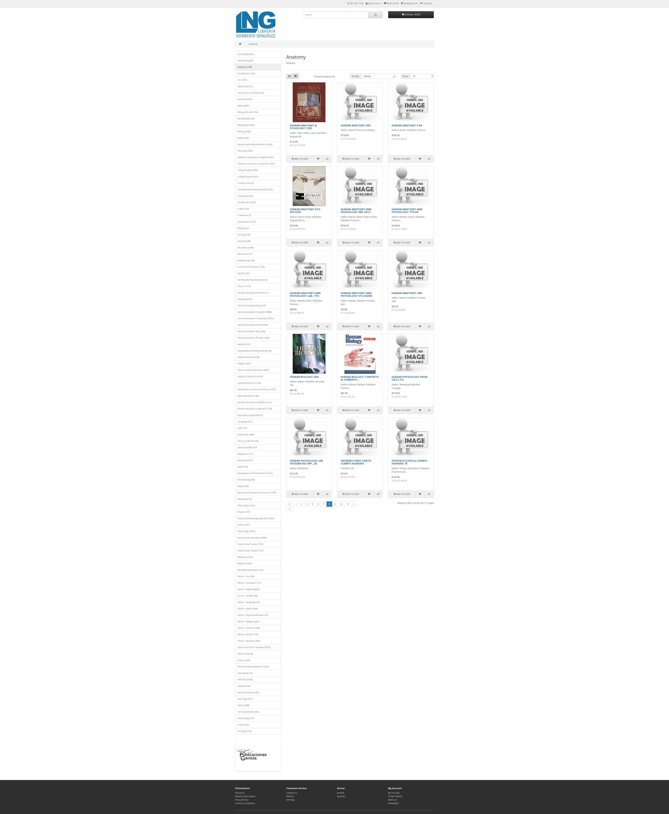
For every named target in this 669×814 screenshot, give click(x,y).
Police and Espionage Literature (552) (255, 518)
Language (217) (244, 421)
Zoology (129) (244, 731)
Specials (341, 796)
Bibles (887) (243, 105)
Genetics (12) (243, 344)
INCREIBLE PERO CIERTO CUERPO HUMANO (356, 462)
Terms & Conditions (245, 803)
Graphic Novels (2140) (248, 357)
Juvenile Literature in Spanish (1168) (254, 408)
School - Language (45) (248, 602)
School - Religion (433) (248, 621)
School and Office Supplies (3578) (253, 647)
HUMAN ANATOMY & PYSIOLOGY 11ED (303, 127)
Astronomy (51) (245, 86)
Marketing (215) (245, 460)
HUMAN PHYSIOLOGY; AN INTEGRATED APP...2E (306, 462)
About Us (239, 792)
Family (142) (243, 273)
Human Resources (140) (249, 382)
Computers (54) (245, 195)
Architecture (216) (246, 73)
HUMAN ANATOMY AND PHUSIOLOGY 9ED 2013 (356, 210)
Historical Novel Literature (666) (253, 370)
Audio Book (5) (244, 99)
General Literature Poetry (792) (252, 324)
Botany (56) (243, 137)
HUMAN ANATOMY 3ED (356, 125)
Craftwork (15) (244, 215)
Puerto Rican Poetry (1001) (250, 544)
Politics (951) (243, 524)
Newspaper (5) (244, 499)
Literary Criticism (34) (247, 441)
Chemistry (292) (245, 150)
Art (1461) (242, 79)
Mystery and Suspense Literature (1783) (256, 492)
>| (289, 509)
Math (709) (242, 466)
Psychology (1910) (246, 531)
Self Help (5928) (245, 679)
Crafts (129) (243, 208)
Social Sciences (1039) (248, 692)
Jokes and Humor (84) (248, 395)
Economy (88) (244, 241)
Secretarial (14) (244, 673)
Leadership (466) (245, 434)
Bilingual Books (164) (247, 112)
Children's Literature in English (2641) (255, 157)
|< (290, 504)
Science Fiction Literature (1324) (252, 666)
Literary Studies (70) (247, 447)
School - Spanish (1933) (248, 640)
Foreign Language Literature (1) (252, 292)
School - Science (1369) (248, 627)
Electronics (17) (244, 254)
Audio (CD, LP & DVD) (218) (250, 92)
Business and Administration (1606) (254, 144)
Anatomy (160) (244, 67)
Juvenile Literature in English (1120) (254, 402)
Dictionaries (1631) (246, 221)
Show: (406, 76)
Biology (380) (243, 131)
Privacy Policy (241, 799)
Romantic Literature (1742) (250, 569)
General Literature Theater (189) (253, 337)
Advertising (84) (245, 60)
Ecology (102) (244, 234)
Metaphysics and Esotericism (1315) (254, 473)
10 (341, 504)
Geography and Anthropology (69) (254, 350)
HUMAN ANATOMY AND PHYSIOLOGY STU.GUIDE (356, 294)
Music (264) (242, 486)
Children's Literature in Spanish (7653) (256, 163)
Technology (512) (245, 718)
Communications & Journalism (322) (255, 189)
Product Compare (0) (324, 76)
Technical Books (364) (248, 711)
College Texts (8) (245, 183)
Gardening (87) (244, 299)
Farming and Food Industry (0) (252, 279)
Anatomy (253, 44)
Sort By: (355, 76)
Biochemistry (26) (246, 118)
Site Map (290, 799)
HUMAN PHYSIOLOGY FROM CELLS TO (410, 378)
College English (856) (247, 170)
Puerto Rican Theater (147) (250, 550)
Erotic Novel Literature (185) (251, 266)
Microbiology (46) (246, 479)
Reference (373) (245, 557)
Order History (395, 796)
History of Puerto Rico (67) (250, 376)
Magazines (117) (245, 453)
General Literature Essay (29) (251, 305)
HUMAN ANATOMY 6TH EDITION (305, 210)
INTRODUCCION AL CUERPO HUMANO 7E (409, 462)
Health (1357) (244, 363)
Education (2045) (245, 247)
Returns (290, 796)
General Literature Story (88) (251, 331)
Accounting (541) (245, 54)
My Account (393, 792)
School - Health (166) (247, 595)
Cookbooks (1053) (246, 202)
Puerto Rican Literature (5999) (252, 537)
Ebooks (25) (243, 228)
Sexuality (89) (243, 686)
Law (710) (242, 428)
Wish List (392, 799)
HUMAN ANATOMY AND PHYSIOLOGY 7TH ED (407, 210)
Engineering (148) (245, 260)
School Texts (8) (245, 653)
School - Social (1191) (247, 634)
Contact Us (291, 792)
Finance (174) (243, 286)
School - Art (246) (245, 576)
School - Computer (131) (249, 582)
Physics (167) (243, 511)
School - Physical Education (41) (252, 615)
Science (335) (243, 660)
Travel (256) (243, 724)
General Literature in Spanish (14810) (255, 318)
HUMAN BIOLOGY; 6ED (304, 377)
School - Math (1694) (247, 608)
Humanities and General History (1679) (256, 389)
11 (348, 504)
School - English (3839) (248, 589)
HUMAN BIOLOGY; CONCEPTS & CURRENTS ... (360, 378)
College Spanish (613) (248, 176)
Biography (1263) (245, 125)
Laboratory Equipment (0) (250, 415)
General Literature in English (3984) (254, 312)
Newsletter (393, 803)
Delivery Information (245, 796)
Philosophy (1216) (246, 505)
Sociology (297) (244, 698)
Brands (340, 792)
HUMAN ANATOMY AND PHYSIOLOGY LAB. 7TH (305, 294)
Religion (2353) (244, 563)
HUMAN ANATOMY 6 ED (407, 125)
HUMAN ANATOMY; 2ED (407, 293)
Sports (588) (243, 705)
